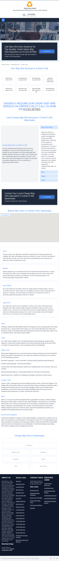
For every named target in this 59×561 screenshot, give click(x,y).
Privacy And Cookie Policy (35, 501)
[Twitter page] (57, 558)
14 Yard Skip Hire (20, 527)
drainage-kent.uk (49, 488)
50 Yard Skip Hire (20, 533)
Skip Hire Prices (20, 507)
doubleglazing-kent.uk (50, 495)
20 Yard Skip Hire (20, 530)
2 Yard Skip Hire (20, 510)
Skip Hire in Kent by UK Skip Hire (22, 541)
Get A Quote (47, 51)
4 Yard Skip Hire (20, 513)
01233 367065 (31, 109)
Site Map (32, 508)
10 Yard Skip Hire (20, 521)
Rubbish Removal (20, 501)
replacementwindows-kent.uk (50, 502)
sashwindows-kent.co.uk (48, 484)
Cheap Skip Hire (20, 484)
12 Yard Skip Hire (20, 524)
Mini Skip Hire (19, 490)
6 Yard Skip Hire (20, 515)
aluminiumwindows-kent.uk (49, 492)
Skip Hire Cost (20, 504)
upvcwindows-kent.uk (50, 498)
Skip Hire (18, 481)
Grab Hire (18, 498)
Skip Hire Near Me (21, 495)
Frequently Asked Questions (35, 494)
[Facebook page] (51, 558)
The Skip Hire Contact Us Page (22, 536)
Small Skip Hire (20, 493)
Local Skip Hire (20, 487)
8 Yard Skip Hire (20, 518)
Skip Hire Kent (30, 8)
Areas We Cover (34, 490)
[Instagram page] (54, 558)
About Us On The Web (36, 498)
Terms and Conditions (36, 505)
